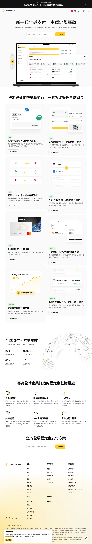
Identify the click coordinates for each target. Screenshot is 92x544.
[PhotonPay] (8, 11)
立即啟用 (60, 34)
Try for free (13, 151)
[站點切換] (85, 4)
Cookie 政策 (9, 536)
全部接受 (8, 540)
